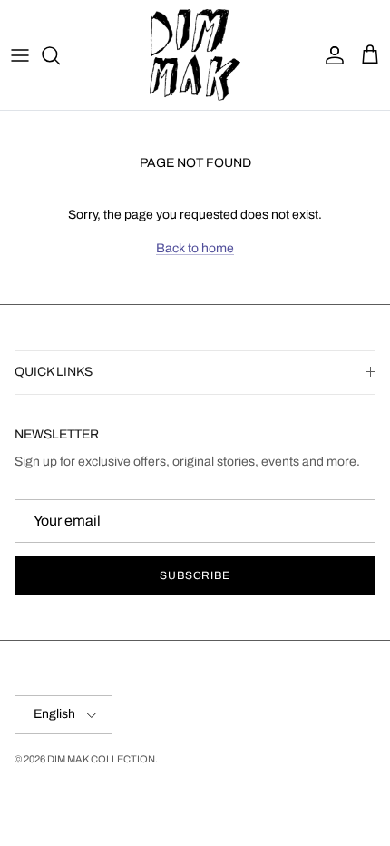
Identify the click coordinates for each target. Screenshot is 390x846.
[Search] (60, 55)
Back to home (195, 248)
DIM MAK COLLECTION (101, 758)
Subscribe (195, 575)
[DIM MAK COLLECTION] (195, 55)
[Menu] (20, 55)
